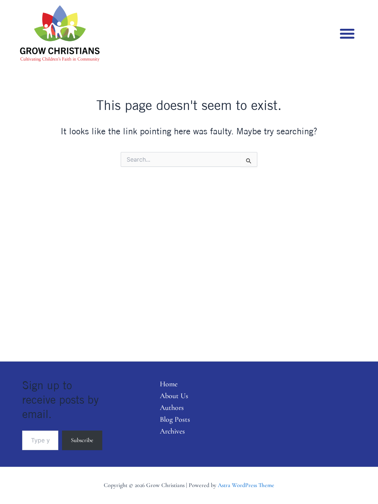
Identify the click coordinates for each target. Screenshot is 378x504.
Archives (172, 431)
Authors (172, 407)
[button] (347, 33)
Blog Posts (175, 419)
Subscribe (82, 440)
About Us (174, 395)
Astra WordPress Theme (246, 485)
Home (169, 384)
